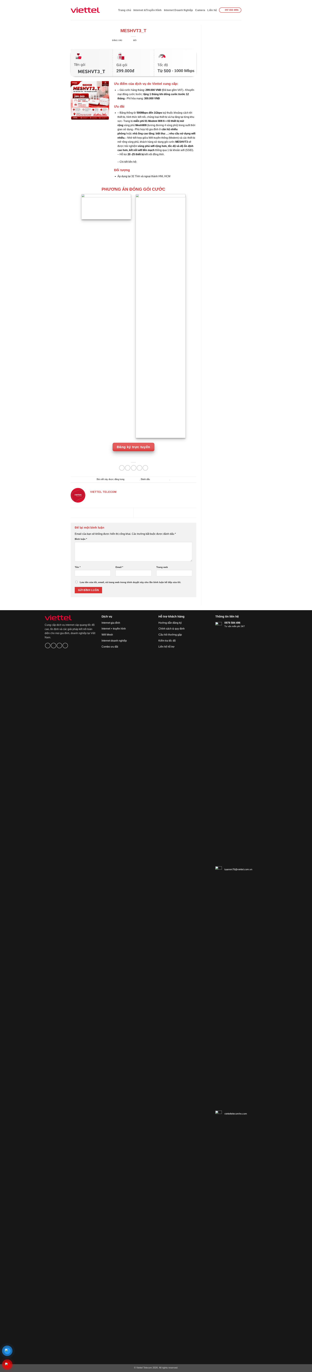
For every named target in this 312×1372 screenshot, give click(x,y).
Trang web (162, 567)
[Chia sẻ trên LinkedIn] (145, 468)
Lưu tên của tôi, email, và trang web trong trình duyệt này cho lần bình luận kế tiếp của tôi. (130, 582)
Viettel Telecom (133, 26)
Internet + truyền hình (114, 628)
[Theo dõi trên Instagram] (53, 645)
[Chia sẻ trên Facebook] (121, 468)
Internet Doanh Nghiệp (178, 10)
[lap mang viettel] (85, 10)
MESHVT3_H (180, 512)
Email (119, 567)
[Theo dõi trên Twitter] (59, 645)
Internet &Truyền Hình (147, 10)
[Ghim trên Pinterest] (139, 468)
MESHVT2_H (86, 512)
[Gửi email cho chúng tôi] (65, 645)
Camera (200, 10)
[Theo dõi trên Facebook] (47, 645)
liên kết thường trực (159, 479)
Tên (77, 567)
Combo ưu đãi (110, 646)
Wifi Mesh (107, 634)
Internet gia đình (111, 622)
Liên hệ (212, 10)
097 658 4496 (145, 161)
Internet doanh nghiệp (114, 640)
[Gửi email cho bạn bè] (133, 468)
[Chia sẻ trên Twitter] (127, 468)
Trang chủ (124, 10)
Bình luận (81, 539)
